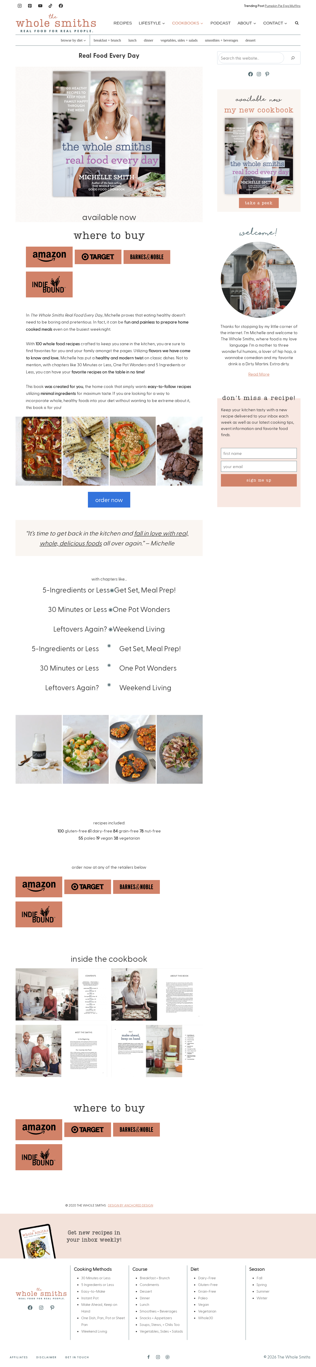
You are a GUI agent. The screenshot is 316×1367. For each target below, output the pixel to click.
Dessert (250, 40)
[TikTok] (50, 6)
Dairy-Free (207, 1278)
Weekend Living (94, 1331)
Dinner (148, 40)
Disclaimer (46, 1357)
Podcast (221, 23)
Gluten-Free (208, 1284)
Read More (259, 374)
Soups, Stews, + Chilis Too (160, 1324)
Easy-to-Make (93, 1291)
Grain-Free (207, 1291)
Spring (262, 1284)
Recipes (123, 23)
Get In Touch (77, 1357)
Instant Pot (90, 1298)
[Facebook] (61, 6)
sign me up (259, 480)
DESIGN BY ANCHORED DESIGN (130, 1205)
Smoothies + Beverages (221, 40)
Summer (263, 1291)
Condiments (149, 1284)
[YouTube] (40, 6)
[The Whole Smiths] (55, 23)
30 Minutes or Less (96, 1278)
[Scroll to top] (305, 1349)
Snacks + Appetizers (156, 1318)
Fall (259, 1278)
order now (109, 499)
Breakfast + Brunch (107, 40)
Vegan (203, 1304)
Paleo (203, 1298)
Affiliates (19, 1357)
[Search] (292, 57)
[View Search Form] (297, 23)
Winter (262, 1298)
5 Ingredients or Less (97, 1284)
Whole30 (205, 1318)
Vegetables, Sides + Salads (179, 40)
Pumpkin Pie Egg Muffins (283, 6)
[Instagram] (19, 6)
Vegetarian (207, 1311)
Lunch (132, 40)
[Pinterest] (30, 6)
